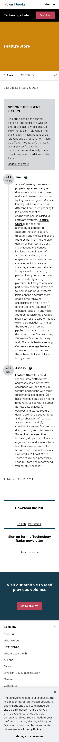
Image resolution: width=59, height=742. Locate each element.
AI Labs (8, 660)
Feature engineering (39, 208)
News (7, 666)
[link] (45, 15)
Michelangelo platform (28, 438)
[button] (26, 177)
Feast (36, 454)
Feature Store (24, 375)
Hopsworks (22, 454)
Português (34, 523)
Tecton (19, 458)
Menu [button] (48, 4)
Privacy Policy (32, 729)
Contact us (10, 685)
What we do (11, 640)
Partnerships (11, 647)
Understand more (18, 164)
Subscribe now (29, 552)
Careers (8, 679)
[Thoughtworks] (15, 4)
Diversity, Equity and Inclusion (22, 672)
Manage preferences (30, 736)
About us (9, 634)
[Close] (55, 692)
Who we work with (15, 653)
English (21, 523)
